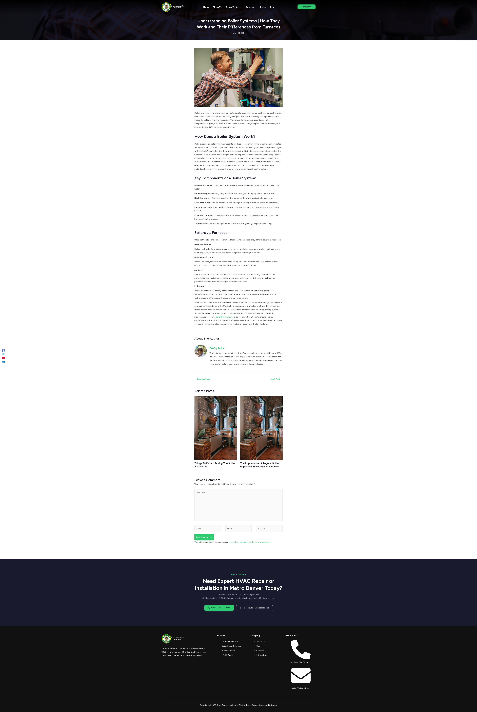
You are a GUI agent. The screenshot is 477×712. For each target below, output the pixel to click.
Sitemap (273, 705)
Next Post (276, 379)
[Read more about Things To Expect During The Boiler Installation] (215, 427)
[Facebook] (3, 350)
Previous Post (202, 379)
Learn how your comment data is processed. (250, 542)
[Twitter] (3, 354)
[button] (255, 7)
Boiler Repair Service (225, 317)
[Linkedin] (3, 362)
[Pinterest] (3, 358)
